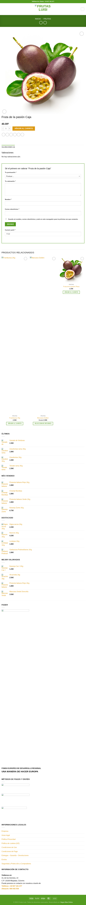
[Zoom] (4, 112)
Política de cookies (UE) (11, 843)
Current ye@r (10, 230)
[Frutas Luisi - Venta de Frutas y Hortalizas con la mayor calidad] (43, 9)
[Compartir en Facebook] (7, 134)
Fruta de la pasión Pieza (71, 286)
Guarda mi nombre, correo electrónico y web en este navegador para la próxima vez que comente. (43, 219)
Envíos (4, 859)
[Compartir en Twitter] (11, 134)
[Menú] (3, 9)
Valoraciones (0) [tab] (8, 147)
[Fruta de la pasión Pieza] (71, 269)
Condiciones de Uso (9, 847)
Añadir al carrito (24, 128)
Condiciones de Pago (10, 851)
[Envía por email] (15, 134)
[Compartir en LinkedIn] (22, 134)
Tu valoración (10, 181)
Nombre (8, 199)
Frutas (47, 19)
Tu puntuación (10, 172)
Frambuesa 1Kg (14, 418)
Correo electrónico (12, 209)
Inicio (38, 19)
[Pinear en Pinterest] (18, 134)
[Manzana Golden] (43, 335)
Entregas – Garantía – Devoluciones (15, 855)
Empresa (5, 831)
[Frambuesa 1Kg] (15, 335)
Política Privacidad (9, 839)
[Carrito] (82, 9)
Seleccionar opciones (43, 423)
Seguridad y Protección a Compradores (16, 864)
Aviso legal (6, 835)
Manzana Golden (43, 418)
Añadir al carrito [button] (15, 423)
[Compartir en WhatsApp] (3, 134)
